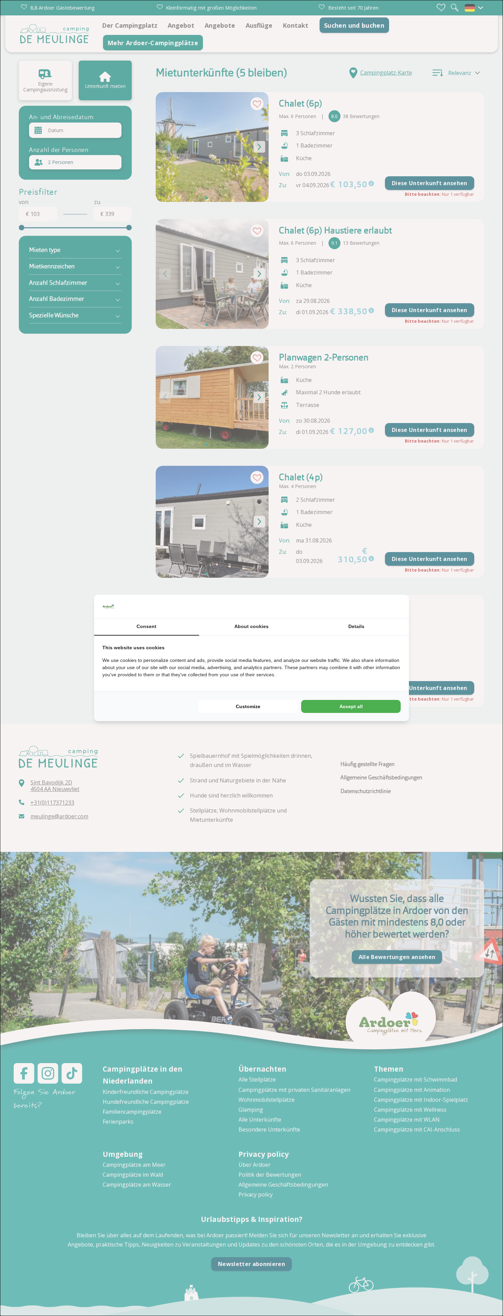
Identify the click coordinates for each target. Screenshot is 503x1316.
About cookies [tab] (251, 626)
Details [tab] (356, 626)
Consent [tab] (146, 626)
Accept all (351, 706)
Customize (248, 706)
